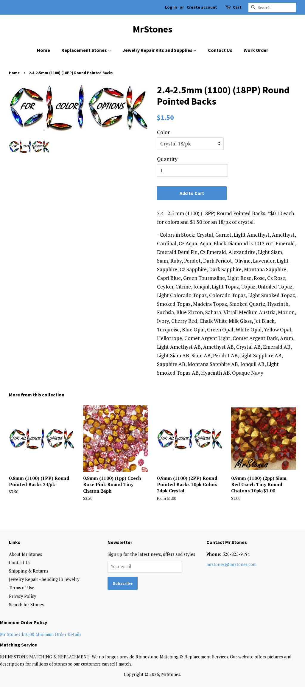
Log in (171, 7)
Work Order (256, 50)
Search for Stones (26, 604)
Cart (237, 7)
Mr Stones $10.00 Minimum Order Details (40, 634)
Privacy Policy (22, 596)
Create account (202, 7)
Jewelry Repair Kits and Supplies (157, 50)
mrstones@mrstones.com (231, 564)
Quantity (167, 159)
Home (43, 50)
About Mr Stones (25, 554)
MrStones (152, 29)
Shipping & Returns (28, 571)
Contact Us (220, 50)
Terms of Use (21, 587)
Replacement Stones (84, 50)
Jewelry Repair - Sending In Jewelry (44, 579)
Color (163, 132)
